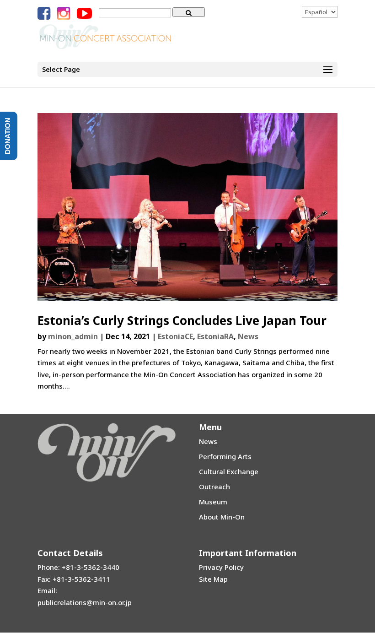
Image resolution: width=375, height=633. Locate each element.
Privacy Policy (221, 567)
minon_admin (73, 336)
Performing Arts (225, 456)
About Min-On (222, 516)
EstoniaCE (175, 336)
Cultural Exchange (228, 471)
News (248, 336)
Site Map (213, 579)
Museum (213, 501)
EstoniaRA (215, 336)
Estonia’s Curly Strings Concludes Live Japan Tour (182, 320)
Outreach (214, 486)
